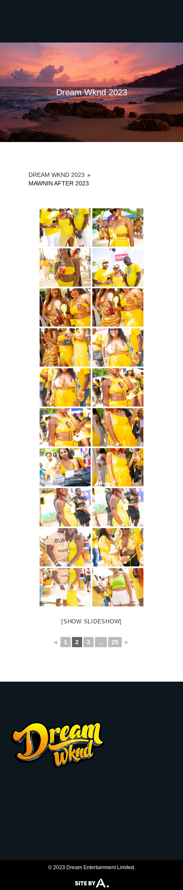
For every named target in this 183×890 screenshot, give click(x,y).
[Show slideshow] (91, 621)
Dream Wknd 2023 (57, 174)
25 (115, 642)
